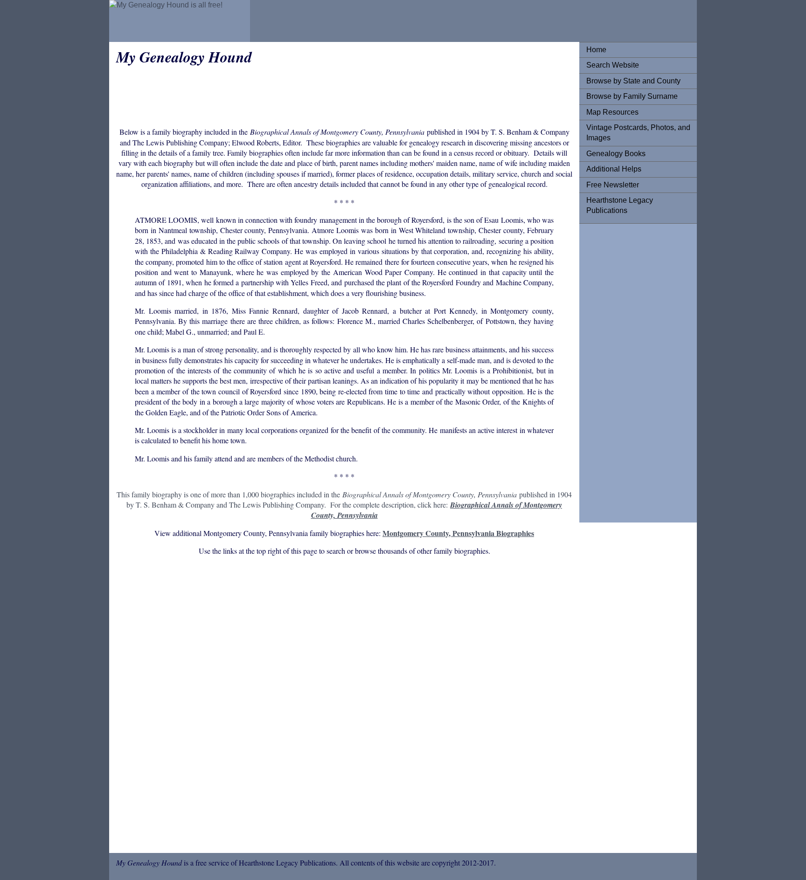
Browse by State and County (633, 81)
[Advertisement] (623, 370)
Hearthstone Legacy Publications (619, 205)
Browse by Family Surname (632, 96)
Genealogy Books (616, 154)
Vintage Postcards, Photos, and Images (638, 133)
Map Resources (612, 112)
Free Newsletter (612, 185)
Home (596, 50)
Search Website (612, 65)
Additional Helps (613, 169)
